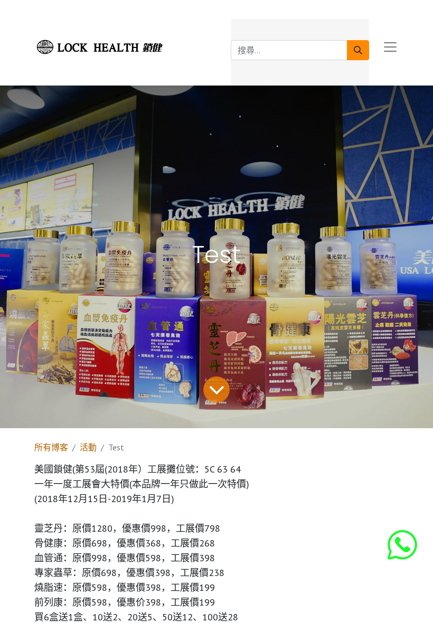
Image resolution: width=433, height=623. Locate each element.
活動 (88, 447)
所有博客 (51, 447)
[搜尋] (358, 50)
